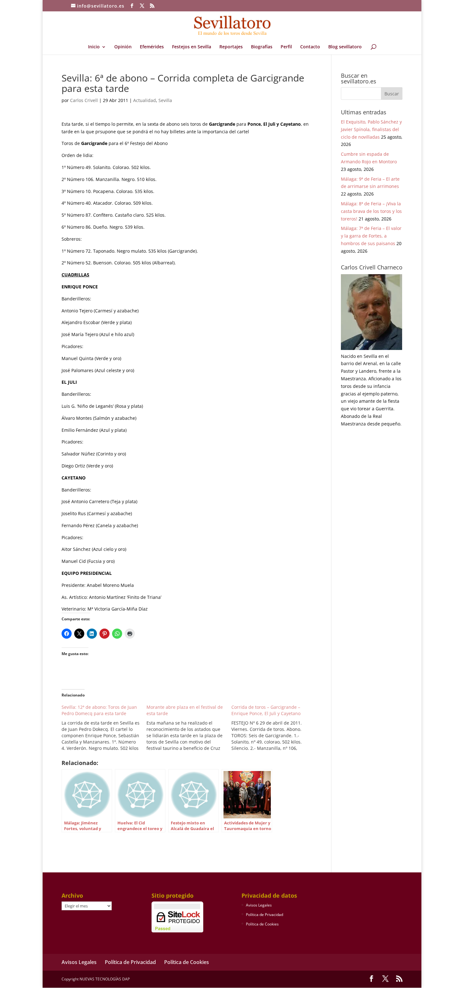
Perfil (286, 47)
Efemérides (152, 47)
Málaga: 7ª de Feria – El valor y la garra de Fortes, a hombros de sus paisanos (371, 235)
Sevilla (165, 100)
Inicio (94, 47)
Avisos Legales (259, 905)
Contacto (310, 47)
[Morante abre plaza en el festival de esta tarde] (188, 727)
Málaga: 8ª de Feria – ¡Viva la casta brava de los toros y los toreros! (371, 211)
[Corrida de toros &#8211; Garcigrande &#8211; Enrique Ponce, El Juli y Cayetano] (273, 727)
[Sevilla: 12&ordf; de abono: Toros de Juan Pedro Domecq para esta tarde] (104, 727)
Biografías (261, 47)
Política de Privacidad (264, 914)
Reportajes (231, 47)
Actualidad (144, 100)
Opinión (123, 47)
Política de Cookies (262, 924)
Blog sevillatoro (345, 47)
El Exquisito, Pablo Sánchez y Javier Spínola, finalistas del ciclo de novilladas (371, 129)
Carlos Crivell (84, 100)
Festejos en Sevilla (191, 47)
